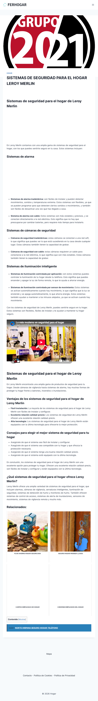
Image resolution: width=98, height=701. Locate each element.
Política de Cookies (43, 675)
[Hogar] (15, 4)
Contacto (27, 675)
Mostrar (22, 619)
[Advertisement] (49, 127)
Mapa (49, 654)
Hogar (9, 73)
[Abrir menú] (93, 5)
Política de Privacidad (64, 675)
